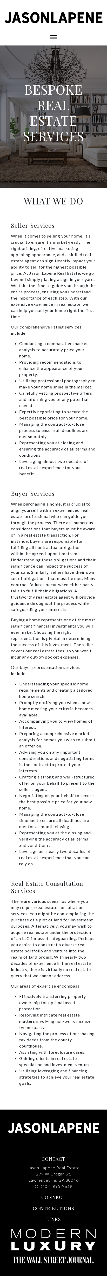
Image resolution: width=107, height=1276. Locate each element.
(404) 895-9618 (56, 1186)
